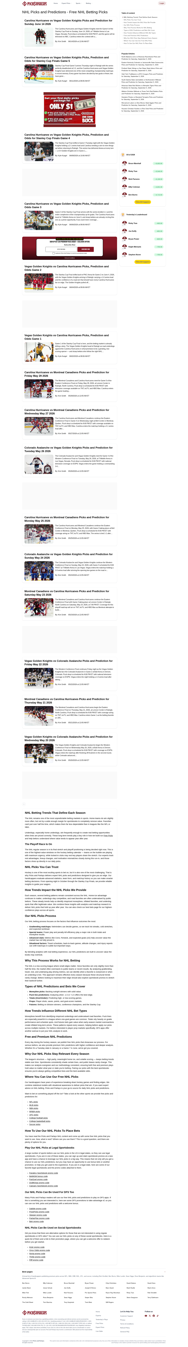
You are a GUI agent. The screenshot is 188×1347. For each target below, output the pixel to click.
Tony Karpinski (69, 1302)
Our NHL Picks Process (132, 25)
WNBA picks (34, 1111)
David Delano (131, 1283)
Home (56, 3)
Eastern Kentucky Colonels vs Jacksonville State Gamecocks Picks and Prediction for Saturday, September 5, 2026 (142, 64)
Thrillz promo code (37, 1257)
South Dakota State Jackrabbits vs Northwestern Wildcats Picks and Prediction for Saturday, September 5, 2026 (141, 81)
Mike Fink (25, 1293)
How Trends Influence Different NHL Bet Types (140, 33)
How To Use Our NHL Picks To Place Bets (138, 43)
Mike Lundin (47, 1293)
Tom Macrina (47, 1302)
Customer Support (126, 1316)
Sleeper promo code (38, 1215)
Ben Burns (25, 1283)
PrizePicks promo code (39, 1212)
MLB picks (33, 1105)
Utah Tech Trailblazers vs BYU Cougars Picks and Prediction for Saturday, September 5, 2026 (142, 75)
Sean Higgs (68, 1297)
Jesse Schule (47, 1288)
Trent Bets (88, 1302)
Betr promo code (36, 1221)
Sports (78, 3)
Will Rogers (110, 1302)
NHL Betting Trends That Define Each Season (140, 17)
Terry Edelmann (153, 1297)
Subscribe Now (85, 249)
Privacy (122, 1320)
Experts (98, 1315)
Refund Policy (125, 1328)
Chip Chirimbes (111, 1283)
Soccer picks (34, 1124)
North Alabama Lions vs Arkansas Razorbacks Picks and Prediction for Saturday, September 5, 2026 (141, 58)
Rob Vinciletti (152, 1293)
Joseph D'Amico (90, 1288)
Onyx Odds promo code (39, 1250)
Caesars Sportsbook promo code (43, 1186)
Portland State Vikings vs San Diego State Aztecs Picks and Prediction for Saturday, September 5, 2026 (142, 69)
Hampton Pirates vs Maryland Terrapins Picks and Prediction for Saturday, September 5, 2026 (142, 98)
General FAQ (124, 1332)
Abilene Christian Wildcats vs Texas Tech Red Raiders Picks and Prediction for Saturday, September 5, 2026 (142, 92)
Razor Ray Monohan (113, 1293)
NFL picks (33, 1102)
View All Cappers (143, 202)
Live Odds (99, 1331)
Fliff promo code (36, 1260)
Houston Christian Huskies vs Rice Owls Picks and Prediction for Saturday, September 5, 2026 (142, 110)
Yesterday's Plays (102, 1319)
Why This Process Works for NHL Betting (138, 28)
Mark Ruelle (131, 1288)
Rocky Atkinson (27, 1297)
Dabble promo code (37, 1209)
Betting (88, 3)
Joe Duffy (67, 1288)
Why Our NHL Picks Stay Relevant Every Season (140, 38)
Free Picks (108, 836)
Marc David (110, 1288)
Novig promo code (37, 1254)
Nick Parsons (68, 1293)
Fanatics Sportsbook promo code (43, 1173)
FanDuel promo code (38, 1179)
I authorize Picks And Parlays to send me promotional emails (71, 253)
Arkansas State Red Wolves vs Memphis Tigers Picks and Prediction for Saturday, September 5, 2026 (141, 87)
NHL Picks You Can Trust (132, 20)
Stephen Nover (111, 1297)
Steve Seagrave (132, 1297)
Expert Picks (66, 3)
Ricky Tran (130, 1293)
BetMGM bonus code (38, 1176)
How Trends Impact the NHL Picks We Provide (139, 22)
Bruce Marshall (69, 1283)
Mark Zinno (151, 1288)
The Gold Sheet (27, 1302)
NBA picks (33, 1108)
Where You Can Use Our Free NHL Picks (138, 41)
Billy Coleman (47, 1283)
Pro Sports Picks (90, 1293)
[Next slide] (24, 804)
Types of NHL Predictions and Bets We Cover (139, 30)
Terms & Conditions (70, 258)
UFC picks (33, 1115)
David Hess (151, 1283)
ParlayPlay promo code (39, 1218)
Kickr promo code (36, 1247)
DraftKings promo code (39, 1183)
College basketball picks (39, 1121)
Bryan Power (89, 1283)
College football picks (38, 1118)
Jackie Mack (26, 1288)
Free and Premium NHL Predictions (136, 35)
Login (162, 3)
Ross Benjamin (48, 1297)
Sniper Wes (89, 1297)
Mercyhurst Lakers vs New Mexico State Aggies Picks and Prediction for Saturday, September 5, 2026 (141, 104)
